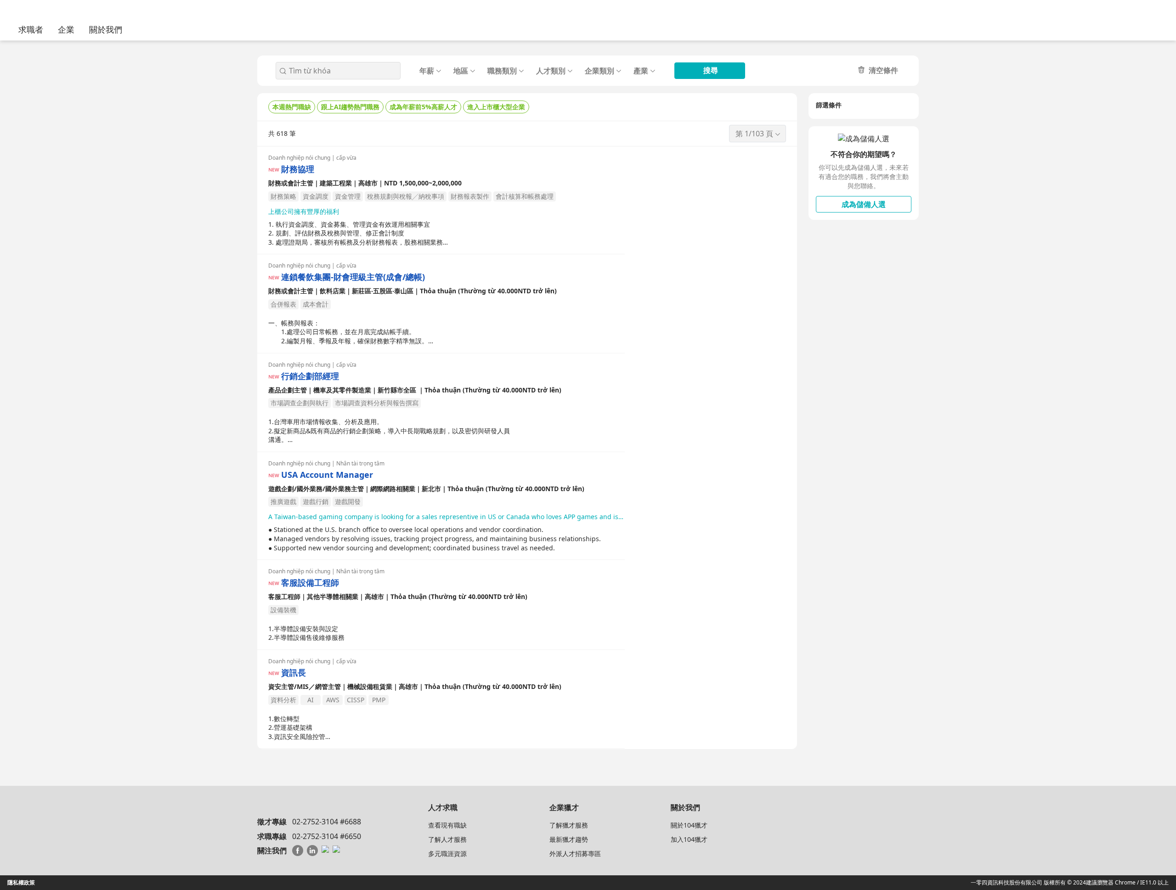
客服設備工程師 (310, 582)
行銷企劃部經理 (310, 376)
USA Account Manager (327, 475)
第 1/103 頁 (754, 134)
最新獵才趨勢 (568, 839)
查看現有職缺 (447, 825)
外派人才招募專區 (575, 853)
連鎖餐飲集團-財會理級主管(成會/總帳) (353, 277)
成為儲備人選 (864, 204)
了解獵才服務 (568, 825)
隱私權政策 (21, 882)
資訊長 (293, 672)
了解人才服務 (447, 839)
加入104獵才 (689, 839)
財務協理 (297, 169)
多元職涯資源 (447, 853)
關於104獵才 (689, 825)
